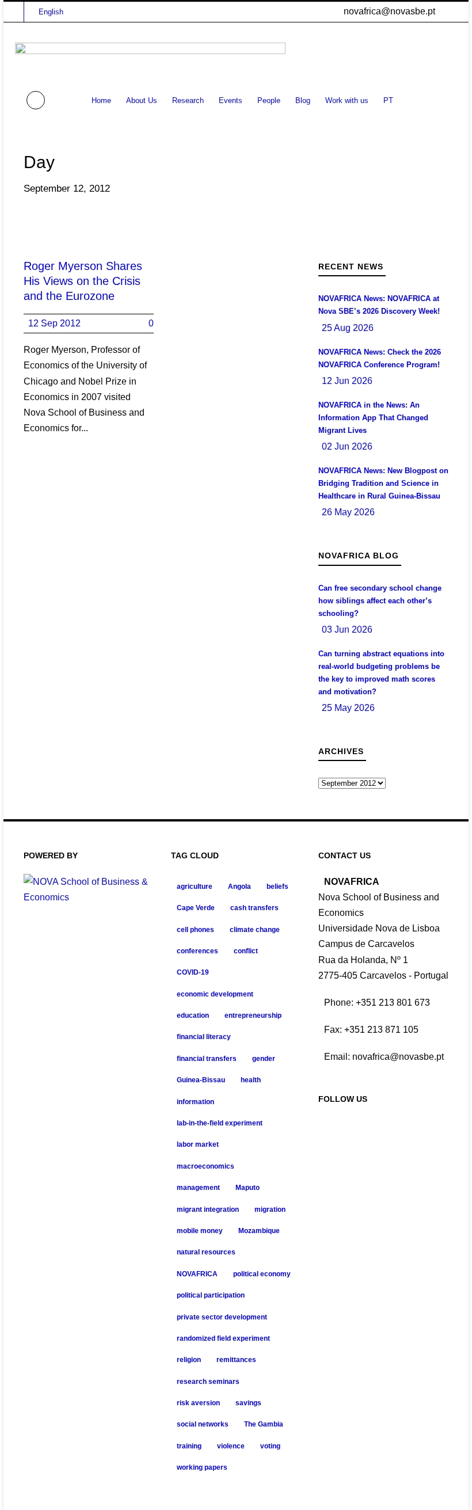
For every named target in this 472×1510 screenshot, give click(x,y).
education (193, 1015)
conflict (246, 951)
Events (230, 100)
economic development (215, 994)
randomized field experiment (223, 1338)
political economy (262, 1274)
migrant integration (208, 1209)
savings (248, 1403)
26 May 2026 (348, 512)
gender (263, 1059)
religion (189, 1360)
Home (101, 100)
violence (231, 1446)
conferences (197, 951)
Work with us (346, 100)
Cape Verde (196, 908)
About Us (141, 100)
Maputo (247, 1188)
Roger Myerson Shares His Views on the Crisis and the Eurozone (83, 281)
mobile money (200, 1231)
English (51, 11)
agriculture (194, 887)
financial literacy (204, 1037)
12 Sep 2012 (54, 323)
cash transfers (254, 908)
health (251, 1080)
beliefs (277, 887)
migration (270, 1209)
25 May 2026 (348, 708)
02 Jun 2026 (347, 446)
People (268, 100)
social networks (203, 1424)
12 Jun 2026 (347, 381)
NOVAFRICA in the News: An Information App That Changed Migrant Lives (373, 418)
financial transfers (207, 1059)
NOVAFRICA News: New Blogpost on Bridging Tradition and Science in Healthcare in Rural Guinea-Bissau (383, 483)
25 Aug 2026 (348, 328)
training (189, 1446)
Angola (239, 887)
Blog (302, 100)
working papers (202, 1467)
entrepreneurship (252, 1015)
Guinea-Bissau (201, 1080)
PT (388, 100)
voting (270, 1446)
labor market (198, 1144)
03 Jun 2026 (347, 629)
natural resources (206, 1252)
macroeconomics (205, 1166)
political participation (211, 1295)
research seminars (208, 1382)
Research (188, 100)
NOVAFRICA (197, 1274)
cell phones (195, 930)
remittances (236, 1360)
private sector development (222, 1317)
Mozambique (259, 1231)
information (195, 1102)
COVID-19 (193, 972)
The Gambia (263, 1424)
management (198, 1188)
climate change (255, 930)
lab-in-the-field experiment (219, 1123)
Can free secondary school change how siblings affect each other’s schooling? (379, 601)
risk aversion (198, 1403)
